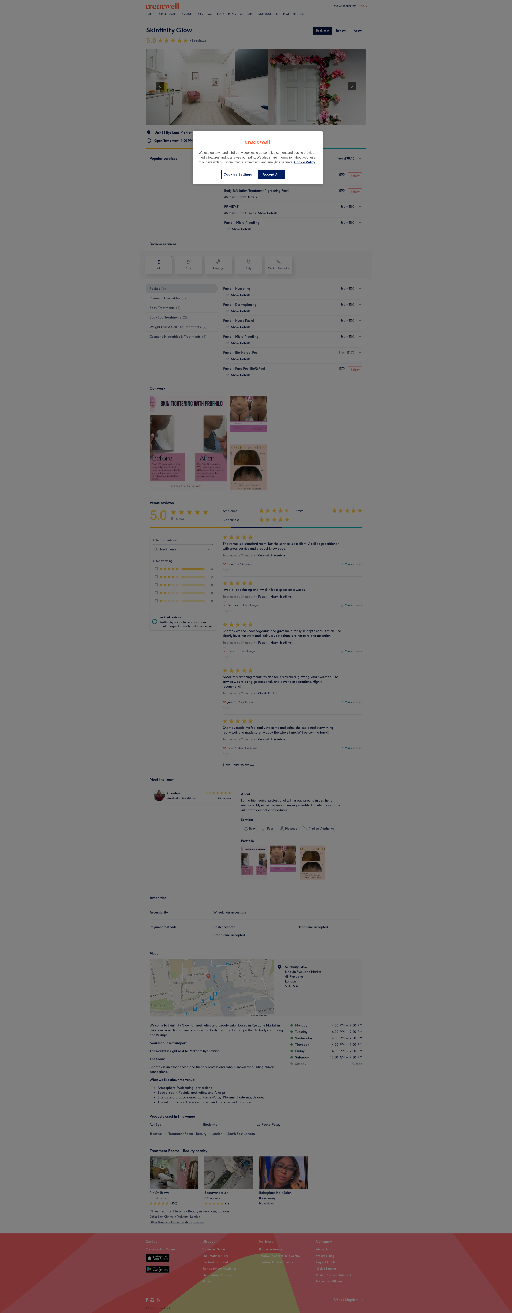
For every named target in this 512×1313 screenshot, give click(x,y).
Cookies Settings (238, 174)
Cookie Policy (304, 162)
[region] (258, 157)
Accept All (271, 174)
